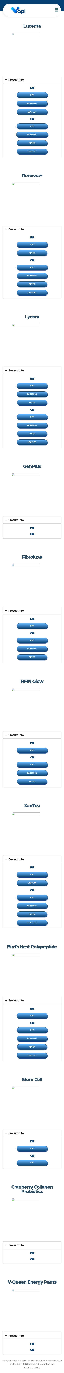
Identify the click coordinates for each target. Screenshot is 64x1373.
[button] (57, 10)
